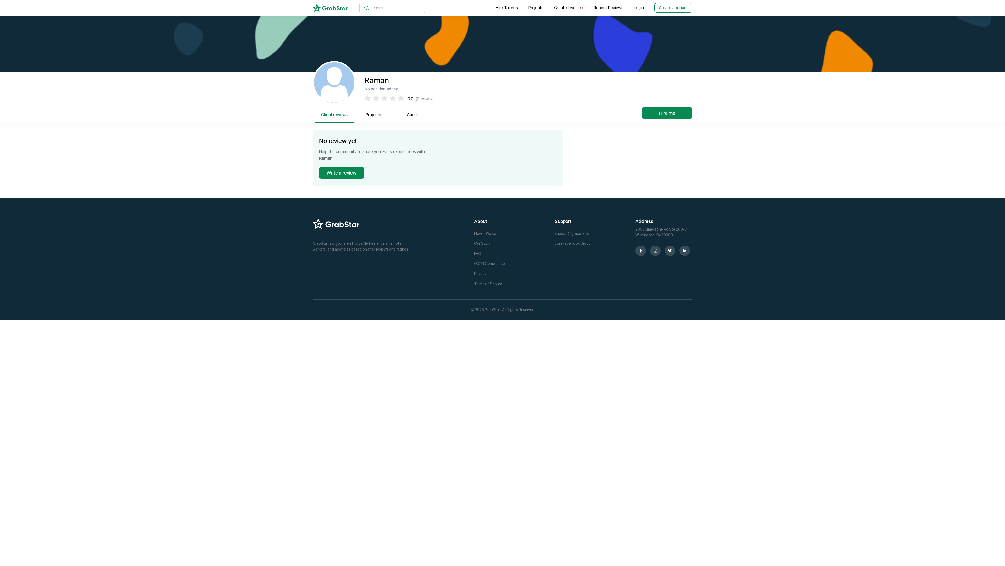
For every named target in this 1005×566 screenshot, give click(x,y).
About (412, 114)
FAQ (477, 254)
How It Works (485, 233)
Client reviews (334, 114)
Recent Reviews (608, 7)
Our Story (482, 243)
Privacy (480, 273)
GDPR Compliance (489, 264)
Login (639, 7)
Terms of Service (488, 284)
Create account (673, 7)
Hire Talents (507, 7)
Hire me (667, 113)
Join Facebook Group (573, 243)
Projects (536, 7)
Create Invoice (568, 7)
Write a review (341, 173)
